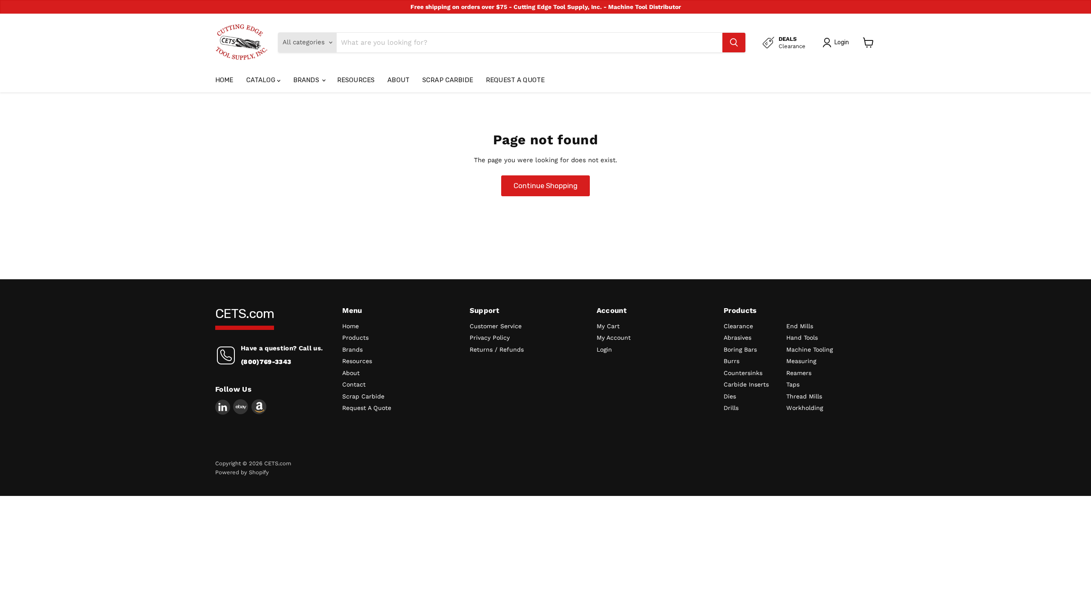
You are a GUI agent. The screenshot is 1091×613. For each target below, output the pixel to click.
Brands (307, 80)
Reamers (798, 373)
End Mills (799, 326)
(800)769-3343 (266, 362)
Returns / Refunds (497, 349)
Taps (792, 384)
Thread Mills (804, 396)
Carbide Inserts (746, 384)
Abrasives (737, 337)
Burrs (731, 361)
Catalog (261, 80)
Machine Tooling (809, 349)
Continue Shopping (545, 185)
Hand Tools (802, 337)
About (398, 80)
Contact (354, 384)
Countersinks (743, 373)
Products (355, 337)
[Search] (733, 42)
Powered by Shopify (242, 472)
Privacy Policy (490, 337)
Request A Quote (515, 80)
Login (604, 349)
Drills (731, 407)
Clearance (738, 326)
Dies (730, 396)
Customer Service (496, 326)
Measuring (801, 361)
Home (224, 80)
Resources (356, 80)
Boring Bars (740, 349)
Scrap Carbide (447, 80)
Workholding (804, 407)
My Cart (608, 326)
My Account (614, 337)
